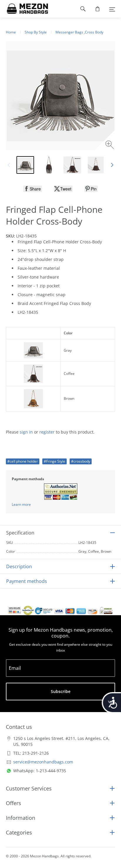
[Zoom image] (110, 145)
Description (19, 566)
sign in (26, 432)
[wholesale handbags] (24, 9)
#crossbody (80, 461)
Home (11, 32)
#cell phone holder (22, 461)
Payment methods (26, 581)
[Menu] (112, 9)
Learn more (21, 504)
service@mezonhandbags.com (43, 762)
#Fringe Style (54, 461)
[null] (32, 189)
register (47, 432)
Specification (20, 533)
